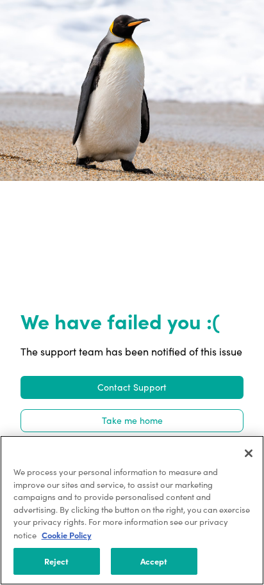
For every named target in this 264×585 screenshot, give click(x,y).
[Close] (249, 453)
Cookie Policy (67, 534)
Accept (154, 560)
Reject (56, 560)
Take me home (132, 420)
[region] (132, 510)
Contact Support (132, 387)
